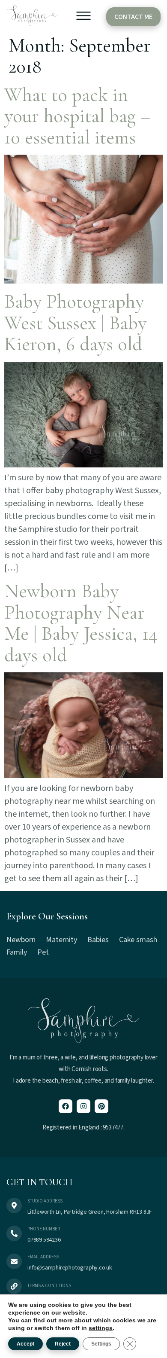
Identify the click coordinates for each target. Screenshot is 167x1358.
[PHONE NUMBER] (14, 1233)
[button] (83, 17)
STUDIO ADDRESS (45, 1201)
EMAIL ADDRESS (43, 1257)
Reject (63, 1344)
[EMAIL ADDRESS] (14, 1261)
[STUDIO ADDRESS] (14, 1205)
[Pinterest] (101, 1106)
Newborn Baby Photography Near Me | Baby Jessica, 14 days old (81, 623)
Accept (25, 1344)
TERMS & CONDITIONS (49, 1285)
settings (101, 1327)
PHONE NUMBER (43, 1229)
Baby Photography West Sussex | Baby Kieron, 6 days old (75, 323)
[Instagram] (83, 1106)
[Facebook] (65, 1106)
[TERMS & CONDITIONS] (14, 1286)
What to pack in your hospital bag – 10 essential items (77, 116)
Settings (101, 1344)
